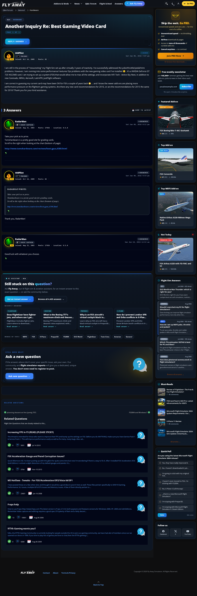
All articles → (176, 442)
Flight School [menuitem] (105, 3)
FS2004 (66, 337)
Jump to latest (143, 110)
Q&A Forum (8, 10)
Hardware (34, 10)
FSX (33, 337)
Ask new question (19, 376)
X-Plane (43, 337)
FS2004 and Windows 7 (138, 412)
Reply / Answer (16, 41)
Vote (162, 515)
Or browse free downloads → (176, 62)
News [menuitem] (77, 3)
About (55, 573)
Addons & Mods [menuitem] (61, 3)
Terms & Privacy (68, 573)
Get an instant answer (19, 299)
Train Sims (105, 337)
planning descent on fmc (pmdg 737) (21, 412)
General (21, 10)
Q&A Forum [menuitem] (90, 3)
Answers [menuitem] (119, 3)
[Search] (166, 3)
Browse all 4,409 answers (51, 299)
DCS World (78, 337)
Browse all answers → (175, 374)
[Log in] (178, 3)
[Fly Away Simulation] (13, 3)
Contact (46, 573)
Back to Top (98, 585)
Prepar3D (55, 337)
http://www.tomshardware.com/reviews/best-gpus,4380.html (36, 148)
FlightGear (91, 337)
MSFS (25, 337)
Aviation (117, 337)
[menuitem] (134, 3)
